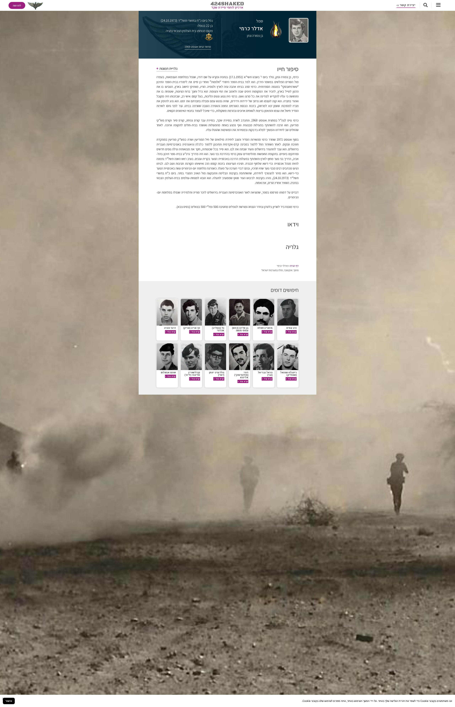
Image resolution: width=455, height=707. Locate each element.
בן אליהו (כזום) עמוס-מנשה (240, 329)
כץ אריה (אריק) (191, 328)
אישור (9, 700)
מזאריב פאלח (265, 328)
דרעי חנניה (170, 328)
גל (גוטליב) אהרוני (218, 329)
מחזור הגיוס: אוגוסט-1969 (198, 47)
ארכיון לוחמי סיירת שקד (227, 7)
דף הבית (294, 266)
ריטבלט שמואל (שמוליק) (288, 374)
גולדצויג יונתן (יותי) (216, 374)
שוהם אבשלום (168, 372)
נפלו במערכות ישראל (272, 270)
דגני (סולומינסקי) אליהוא (241, 375)
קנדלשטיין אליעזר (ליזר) (192, 374)
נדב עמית (291, 328)
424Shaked (227, 4)
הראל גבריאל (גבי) (265, 374)
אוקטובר (288, 270)
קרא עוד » (291, 331)
